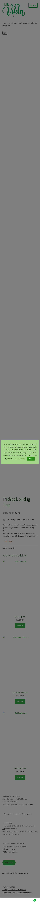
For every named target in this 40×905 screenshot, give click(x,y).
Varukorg (31, 899)
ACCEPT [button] (30, 459)
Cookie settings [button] (20, 459)
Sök (20, 901)
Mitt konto (6, 901)
